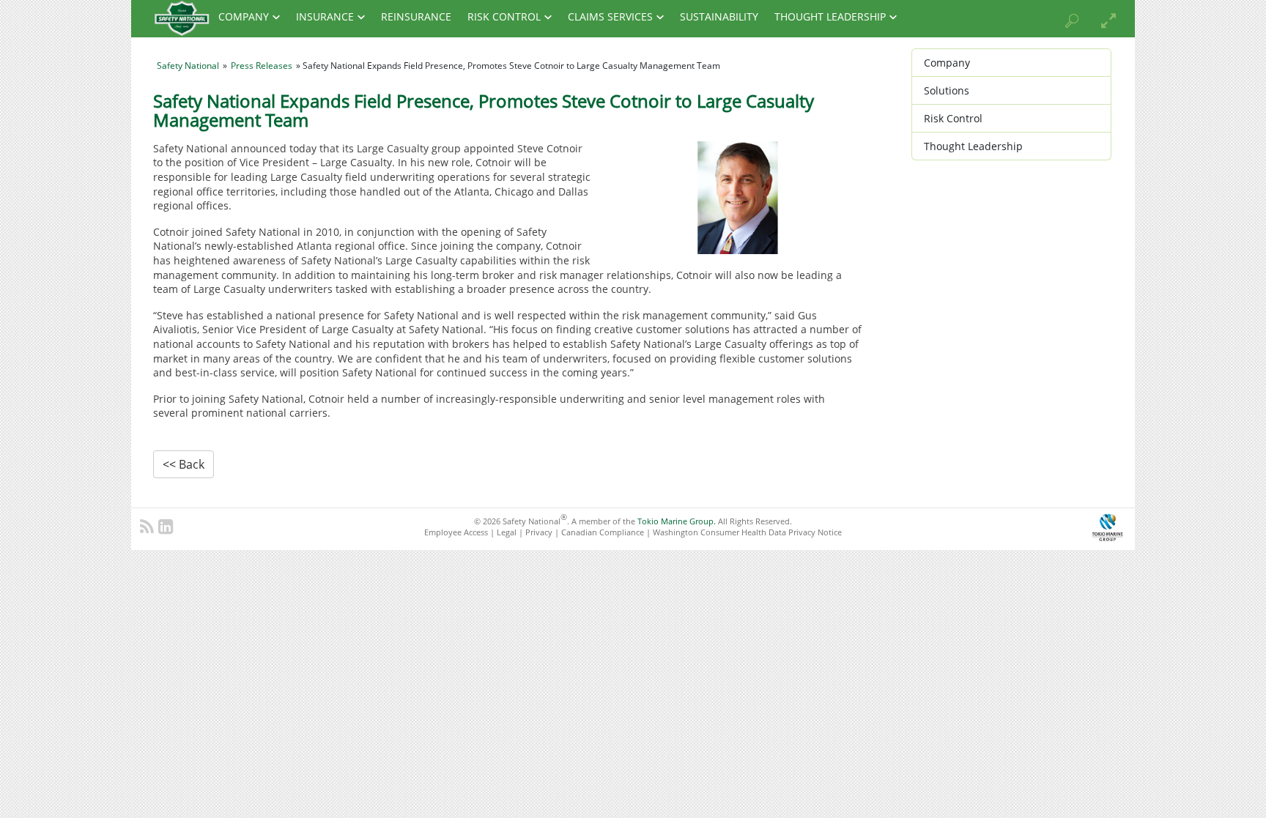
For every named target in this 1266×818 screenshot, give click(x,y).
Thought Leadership (830, 16)
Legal (507, 532)
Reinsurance (416, 16)
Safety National (188, 65)
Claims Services (610, 16)
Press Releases (261, 65)
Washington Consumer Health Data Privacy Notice (747, 532)
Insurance (325, 16)
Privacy (538, 532)
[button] (1064, 23)
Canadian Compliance (602, 532)
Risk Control (504, 16)
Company (243, 16)
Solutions (946, 90)
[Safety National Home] (181, 18)
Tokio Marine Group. (676, 521)
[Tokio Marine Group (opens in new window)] (1107, 525)
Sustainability (719, 16)
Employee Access (456, 532)
